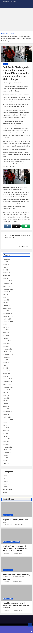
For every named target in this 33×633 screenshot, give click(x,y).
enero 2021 (6, 441)
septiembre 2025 (8, 289)
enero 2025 (6, 311)
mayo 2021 (6, 431)
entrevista (6, 484)
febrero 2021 (7, 439)
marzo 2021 (6, 436)
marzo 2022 (6, 403)
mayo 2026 (6, 267)
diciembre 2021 (7, 411)
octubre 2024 (7, 319)
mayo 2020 (6, 463)
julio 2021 (5, 425)
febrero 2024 (7, 341)
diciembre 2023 (7, 346)
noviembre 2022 (7, 382)
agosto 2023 (6, 357)
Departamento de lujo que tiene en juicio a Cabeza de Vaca (15, 245)
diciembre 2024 (7, 313)
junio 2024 (6, 330)
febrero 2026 (7, 275)
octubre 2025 (7, 286)
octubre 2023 (7, 352)
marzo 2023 (6, 371)
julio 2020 (5, 458)
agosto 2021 (6, 422)
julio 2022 (5, 392)
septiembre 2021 (8, 420)
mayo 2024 (6, 333)
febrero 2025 (7, 308)
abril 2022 (6, 401)
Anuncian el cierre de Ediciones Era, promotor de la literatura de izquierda (16, 577)
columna (5, 481)
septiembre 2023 (8, 354)
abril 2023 (6, 368)
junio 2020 (6, 460)
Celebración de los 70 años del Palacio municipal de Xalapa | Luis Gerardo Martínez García (15, 548)
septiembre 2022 (8, 387)
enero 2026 (6, 278)
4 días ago (7, 610)
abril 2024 (6, 335)
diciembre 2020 (7, 444)
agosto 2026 (6, 259)
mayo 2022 (6, 398)
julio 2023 (5, 360)
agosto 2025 (6, 292)
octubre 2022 (7, 384)
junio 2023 (6, 362)
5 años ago (7, 83)
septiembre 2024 (8, 322)
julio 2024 (5, 327)
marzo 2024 (6, 338)
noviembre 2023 (7, 349)
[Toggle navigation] (3, 6)
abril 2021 (6, 433)
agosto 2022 (6, 390)
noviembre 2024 (7, 316)
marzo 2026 (6, 273)
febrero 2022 (7, 406)
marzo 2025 (6, 305)
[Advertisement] (16, 19)
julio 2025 (5, 294)
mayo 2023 (6, 365)
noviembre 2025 (7, 284)
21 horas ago (8, 524)
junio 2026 (6, 264)
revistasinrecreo (7, 489)
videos (5, 492)
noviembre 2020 (7, 447)
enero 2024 (6, 343)
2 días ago (7, 553)
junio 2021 (6, 428)
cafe (4, 478)
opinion (5, 487)
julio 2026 (5, 262)
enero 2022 (6, 409)
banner (5, 64)
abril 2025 (6, 303)
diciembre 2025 (7, 281)
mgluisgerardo (18, 83)
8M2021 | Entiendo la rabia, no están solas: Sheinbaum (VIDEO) (17, 237)
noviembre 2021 (7, 414)
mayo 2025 (6, 300)
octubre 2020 (7, 450)
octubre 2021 (7, 417)
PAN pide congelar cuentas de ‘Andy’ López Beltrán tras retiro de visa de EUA (16, 605)
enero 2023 (6, 376)
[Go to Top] (30, 625)
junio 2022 (6, 395)
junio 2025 (6, 297)
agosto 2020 (6, 455)
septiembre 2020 (8, 452)
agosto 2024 (6, 324)
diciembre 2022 (7, 379)
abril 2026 (6, 270)
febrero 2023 (7, 373)
